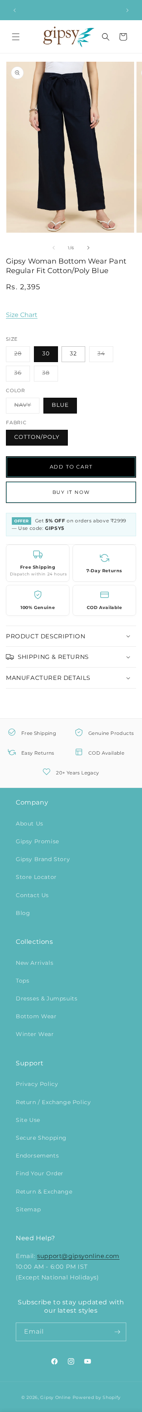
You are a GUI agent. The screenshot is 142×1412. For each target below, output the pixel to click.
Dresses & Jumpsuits (46, 998)
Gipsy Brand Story (43, 859)
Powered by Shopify (97, 1397)
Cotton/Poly (37, 436)
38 (50, 375)
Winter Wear (35, 1034)
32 (73, 353)
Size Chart (21, 315)
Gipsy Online (55, 1397)
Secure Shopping (41, 1137)
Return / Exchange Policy (53, 1102)
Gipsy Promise (37, 841)
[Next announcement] (127, 10)
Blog (23, 913)
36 (22, 375)
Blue (60, 404)
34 (105, 355)
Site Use (28, 1120)
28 (22, 355)
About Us (29, 823)
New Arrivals (34, 962)
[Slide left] (53, 247)
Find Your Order (40, 1173)
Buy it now (71, 492)
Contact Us (32, 895)
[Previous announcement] (14, 10)
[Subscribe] (117, 1332)
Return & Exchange (44, 1191)
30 (46, 353)
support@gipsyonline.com (78, 1256)
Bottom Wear (36, 1016)
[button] (15, 37)
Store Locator (36, 877)
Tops (22, 980)
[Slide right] (88, 247)
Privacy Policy (37, 1083)
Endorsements (37, 1155)
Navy (26, 407)
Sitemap (28, 1209)
